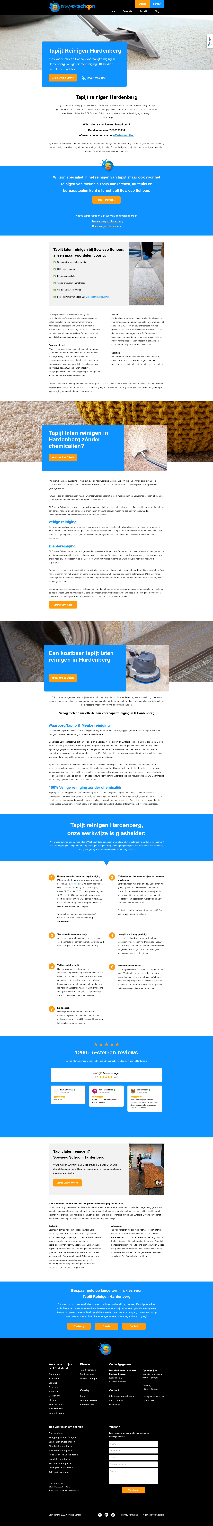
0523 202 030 (96, 78)
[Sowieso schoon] (113, 1515)
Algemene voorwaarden (153, 1514)
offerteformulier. (123, 135)
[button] (129, 11)
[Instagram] (106, 1515)
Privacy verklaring (129, 1514)
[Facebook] (100, 1515)
